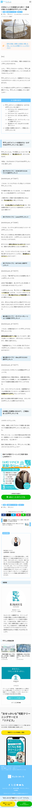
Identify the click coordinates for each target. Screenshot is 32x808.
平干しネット (10, 14)
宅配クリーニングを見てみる (16, 698)
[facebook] (12, 702)
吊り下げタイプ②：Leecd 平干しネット (18, 113)
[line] (18, 702)
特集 (4, 12)
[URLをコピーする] (28, 515)
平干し (4, 14)
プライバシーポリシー (25, 788)
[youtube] (20, 702)
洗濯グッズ (20, 12)
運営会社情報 (16, 788)
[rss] (23, 785)
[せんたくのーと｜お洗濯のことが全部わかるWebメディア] (6, 2)
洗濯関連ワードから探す (11, 12)
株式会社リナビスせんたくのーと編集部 (16, 610)
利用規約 (16, 790)
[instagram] (16, 702)
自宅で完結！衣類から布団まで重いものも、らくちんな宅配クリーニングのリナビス (18, 46)
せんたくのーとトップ (7, 788)
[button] (3, 515)
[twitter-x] (14, 702)
